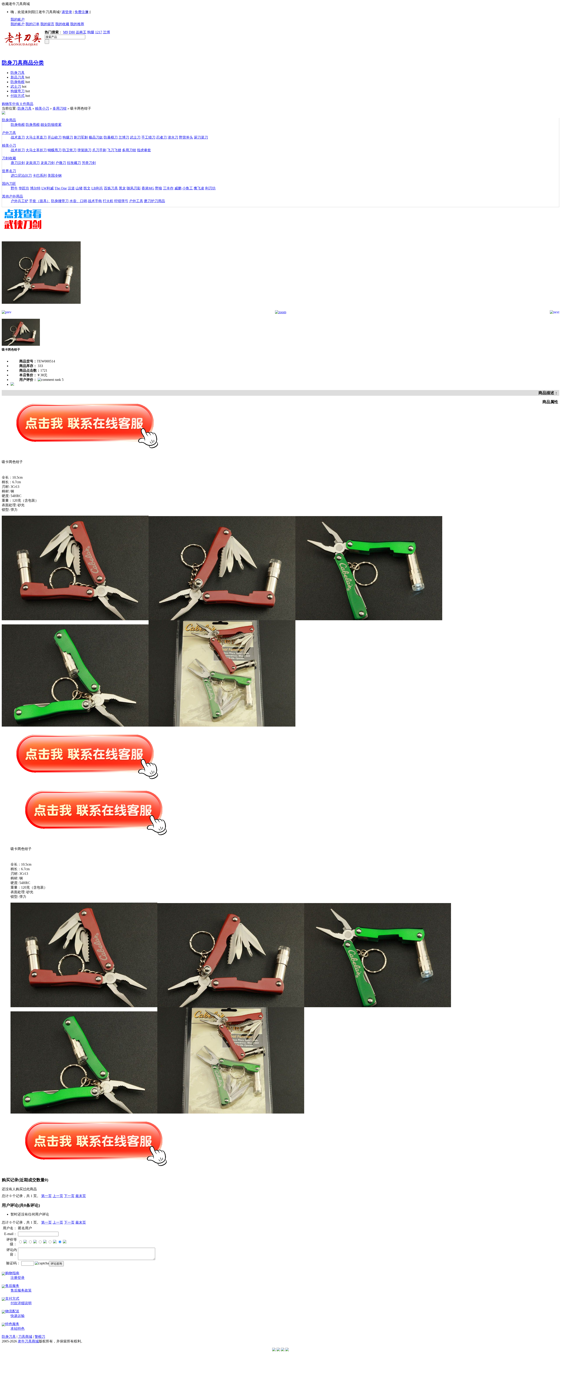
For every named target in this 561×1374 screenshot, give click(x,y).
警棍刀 (40, 1336)
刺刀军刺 (81, 137)
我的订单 (32, 24)
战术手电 (95, 201)
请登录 (67, 12)
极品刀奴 (96, 137)
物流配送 (12, 1311)
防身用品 (9, 120)
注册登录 (18, 1278)
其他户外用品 (12, 196)
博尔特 (35, 188)
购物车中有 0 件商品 (17, 104)
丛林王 (81, 32)
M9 (65, 32)
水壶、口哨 (78, 201)
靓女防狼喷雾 (51, 125)
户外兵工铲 (19, 201)
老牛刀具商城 (28, 1341)
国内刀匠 (9, 183)
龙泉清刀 (33, 163)
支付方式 (12, 1298)
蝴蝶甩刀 (55, 150)
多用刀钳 (60, 108)
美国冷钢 (55, 175)
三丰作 (168, 188)
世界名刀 (9, 171)
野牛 (14, 188)
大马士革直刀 (36, 137)
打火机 (108, 201)
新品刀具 (18, 77)
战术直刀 (18, 137)
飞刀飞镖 (114, 150)
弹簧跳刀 (84, 150)
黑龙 (122, 188)
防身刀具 (18, 73)
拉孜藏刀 (74, 163)
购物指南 (12, 1273)
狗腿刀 (67, 137)
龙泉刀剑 (48, 163)
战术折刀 (18, 150)
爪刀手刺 (99, 150)
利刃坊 (210, 188)
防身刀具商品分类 (23, 63)
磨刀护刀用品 (154, 201)
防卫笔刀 (69, 150)
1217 (98, 32)
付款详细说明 (21, 1303)
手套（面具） (39, 201)
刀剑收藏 (9, 158)
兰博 (106, 32)
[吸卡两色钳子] (41, 309)
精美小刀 (42, 108)
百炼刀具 (111, 188)
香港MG (148, 188)
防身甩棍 (33, 125)
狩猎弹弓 (121, 201)
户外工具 (136, 201)
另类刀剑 (89, 163)
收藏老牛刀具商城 (16, 4)
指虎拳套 (144, 150)
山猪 (79, 188)
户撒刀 (60, 163)
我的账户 (18, 19)
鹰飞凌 (199, 188)
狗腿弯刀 (18, 91)
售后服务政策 (21, 1290)
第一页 (46, 1196)
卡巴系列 (40, 175)
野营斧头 (186, 137)
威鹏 (177, 188)
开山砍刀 (55, 137)
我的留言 (47, 24)
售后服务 (12, 1286)
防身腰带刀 (60, 201)
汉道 (71, 188)
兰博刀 (124, 137)
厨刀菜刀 (201, 137)
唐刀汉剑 (18, 163)
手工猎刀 (148, 137)
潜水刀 (173, 137)
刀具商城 (25, 1336)
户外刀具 (9, 133)
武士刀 (16, 86)
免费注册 (82, 12)
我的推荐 (77, 24)
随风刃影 (134, 188)
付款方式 (18, 96)
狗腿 (90, 32)
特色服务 (12, 1324)
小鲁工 (187, 188)
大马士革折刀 (36, 150)
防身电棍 (18, 82)
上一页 (58, 1196)
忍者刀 (161, 137)
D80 (72, 32)
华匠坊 (24, 188)
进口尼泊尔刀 (21, 175)
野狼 (158, 188)
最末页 (80, 1196)
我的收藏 (62, 24)
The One (61, 188)
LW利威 (47, 188)
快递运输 (18, 1316)
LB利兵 (97, 188)
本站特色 (18, 1328)
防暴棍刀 (111, 137)
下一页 (69, 1196)
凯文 (87, 188)
